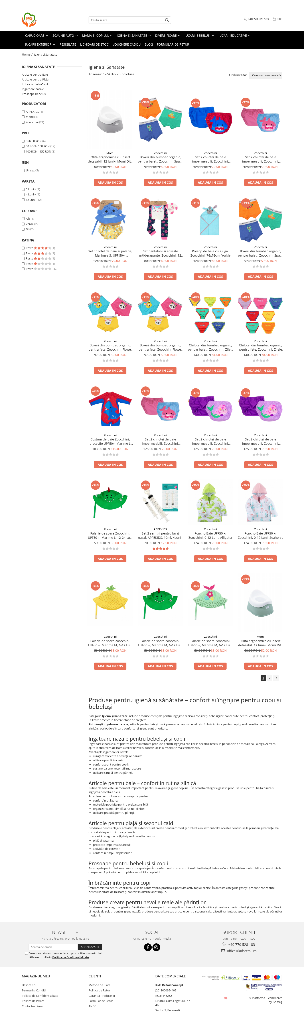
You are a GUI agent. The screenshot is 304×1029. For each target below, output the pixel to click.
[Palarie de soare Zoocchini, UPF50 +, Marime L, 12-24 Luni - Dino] (110, 502)
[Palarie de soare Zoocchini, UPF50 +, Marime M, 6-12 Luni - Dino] (160, 603)
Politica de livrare (33, 1001)
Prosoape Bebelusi (34, 94)
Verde (30, 224)
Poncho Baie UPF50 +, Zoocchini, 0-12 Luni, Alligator (210, 535)
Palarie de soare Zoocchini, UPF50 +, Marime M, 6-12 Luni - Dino (160, 643)
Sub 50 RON (34, 141)
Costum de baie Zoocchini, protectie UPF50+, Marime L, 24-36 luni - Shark (110, 441)
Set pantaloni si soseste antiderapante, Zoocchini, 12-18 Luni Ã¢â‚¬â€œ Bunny (160, 253)
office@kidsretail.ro (241, 951)
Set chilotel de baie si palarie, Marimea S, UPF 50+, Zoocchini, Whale (110, 253)
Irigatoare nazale (33, 89)
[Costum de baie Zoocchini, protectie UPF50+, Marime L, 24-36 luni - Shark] (110, 408)
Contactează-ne (32, 1006)
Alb (28, 219)
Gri (28, 229)
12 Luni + (32, 200)
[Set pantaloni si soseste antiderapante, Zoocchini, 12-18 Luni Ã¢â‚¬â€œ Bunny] (160, 220)
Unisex (30, 170)
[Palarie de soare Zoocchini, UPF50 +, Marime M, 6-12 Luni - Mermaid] (210, 603)
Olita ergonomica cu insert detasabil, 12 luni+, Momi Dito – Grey (110, 159)
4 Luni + (31, 194)
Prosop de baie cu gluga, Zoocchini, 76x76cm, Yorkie (211, 253)
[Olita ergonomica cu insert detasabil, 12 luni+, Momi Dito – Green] (260, 602)
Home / (27, 54)
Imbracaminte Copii (35, 84)
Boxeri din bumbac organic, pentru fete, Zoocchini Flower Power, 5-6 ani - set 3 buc (160, 347)
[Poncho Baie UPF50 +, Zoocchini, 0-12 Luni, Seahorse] (260, 502)
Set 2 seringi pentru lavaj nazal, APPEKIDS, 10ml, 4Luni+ (160, 535)
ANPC (92, 1006)
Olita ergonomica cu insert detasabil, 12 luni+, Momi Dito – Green (260, 643)
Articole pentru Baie (35, 74)
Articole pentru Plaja (35, 79)
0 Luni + (31, 189)
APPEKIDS (32, 112)
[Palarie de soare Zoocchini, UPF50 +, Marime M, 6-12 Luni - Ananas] (110, 603)
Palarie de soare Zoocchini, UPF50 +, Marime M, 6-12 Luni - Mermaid (210, 643)
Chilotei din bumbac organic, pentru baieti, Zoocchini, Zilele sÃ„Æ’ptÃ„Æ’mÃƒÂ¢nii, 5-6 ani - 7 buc (210, 347)
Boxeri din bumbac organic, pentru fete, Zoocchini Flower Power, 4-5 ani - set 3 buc (110, 347)
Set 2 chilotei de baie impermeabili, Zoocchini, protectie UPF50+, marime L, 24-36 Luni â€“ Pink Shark (160, 441)
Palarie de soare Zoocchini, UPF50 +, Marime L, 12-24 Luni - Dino (110, 535)
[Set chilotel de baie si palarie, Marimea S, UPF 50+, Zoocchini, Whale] (110, 220)
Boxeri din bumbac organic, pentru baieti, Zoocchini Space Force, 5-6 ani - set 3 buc (260, 253)
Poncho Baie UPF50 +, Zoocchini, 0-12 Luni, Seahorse (260, 535)
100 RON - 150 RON (38, 151)
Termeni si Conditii (34, 990)
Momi (30, 117)
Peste (30, 248)
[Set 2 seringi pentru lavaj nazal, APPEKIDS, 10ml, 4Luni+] (160, 502)
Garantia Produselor (102, 996)
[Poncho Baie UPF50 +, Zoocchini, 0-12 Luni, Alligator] (210, 502)
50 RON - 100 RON (38, 146)
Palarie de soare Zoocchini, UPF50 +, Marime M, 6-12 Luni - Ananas (110, 643)
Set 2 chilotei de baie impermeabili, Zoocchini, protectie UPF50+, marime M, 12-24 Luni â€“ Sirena (210, 441)
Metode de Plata (99, 985)
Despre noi (29, 985)
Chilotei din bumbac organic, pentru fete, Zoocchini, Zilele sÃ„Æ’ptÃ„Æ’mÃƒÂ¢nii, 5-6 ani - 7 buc (260, 347)
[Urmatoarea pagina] (276, 678)
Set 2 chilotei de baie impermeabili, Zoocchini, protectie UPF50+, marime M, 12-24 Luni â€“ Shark (210, 159)
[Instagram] (156, 947)
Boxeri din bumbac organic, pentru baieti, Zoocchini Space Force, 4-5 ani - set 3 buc (160, 159)
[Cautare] (167, 20)
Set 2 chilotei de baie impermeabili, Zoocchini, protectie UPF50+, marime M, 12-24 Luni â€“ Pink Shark (260, 159)
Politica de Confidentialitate (70, 957)
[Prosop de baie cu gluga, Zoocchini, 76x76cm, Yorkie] (210, 220)
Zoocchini (32, 122)
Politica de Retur (99, 990)
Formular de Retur (101, 1001)
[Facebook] (148, 947)
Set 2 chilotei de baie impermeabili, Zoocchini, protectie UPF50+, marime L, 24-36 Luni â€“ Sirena (261, 441)
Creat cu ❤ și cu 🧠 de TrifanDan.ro (226, 998)
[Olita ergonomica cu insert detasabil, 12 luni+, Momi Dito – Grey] (110, 119)
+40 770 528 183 (241, 944)
